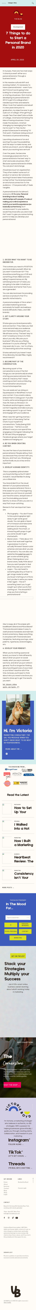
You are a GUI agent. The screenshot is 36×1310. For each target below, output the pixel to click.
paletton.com (24, 554)
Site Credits (7, 1302)
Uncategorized (18, 27)
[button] (33, 3)
